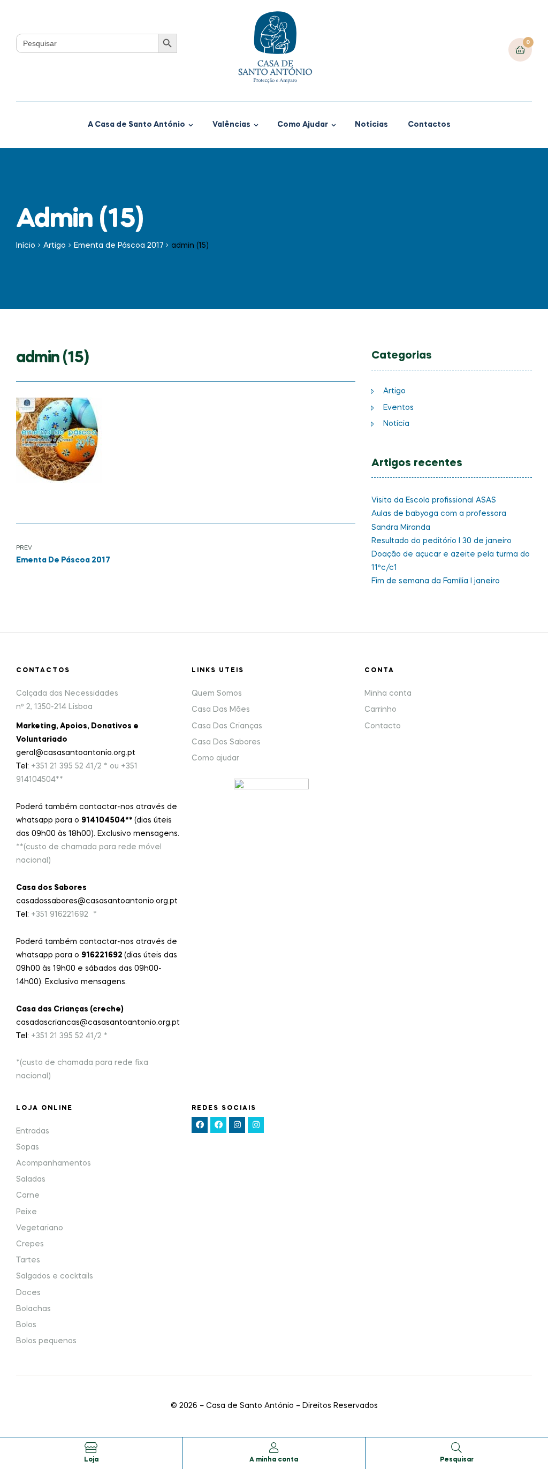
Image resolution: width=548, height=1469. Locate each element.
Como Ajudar (302, 124)
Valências (231, 124)
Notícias (371, 124)
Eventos (398, 408)
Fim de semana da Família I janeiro (435, 581)
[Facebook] (200, 1125)
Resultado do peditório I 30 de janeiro (441, 541)
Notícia (396, 424)
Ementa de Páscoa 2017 (118, 245)
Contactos (429, 124)
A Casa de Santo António (136, 124)
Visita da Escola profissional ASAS (433, 500)
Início (25, 245)
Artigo (54, 245)
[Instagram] (237, 1125)
